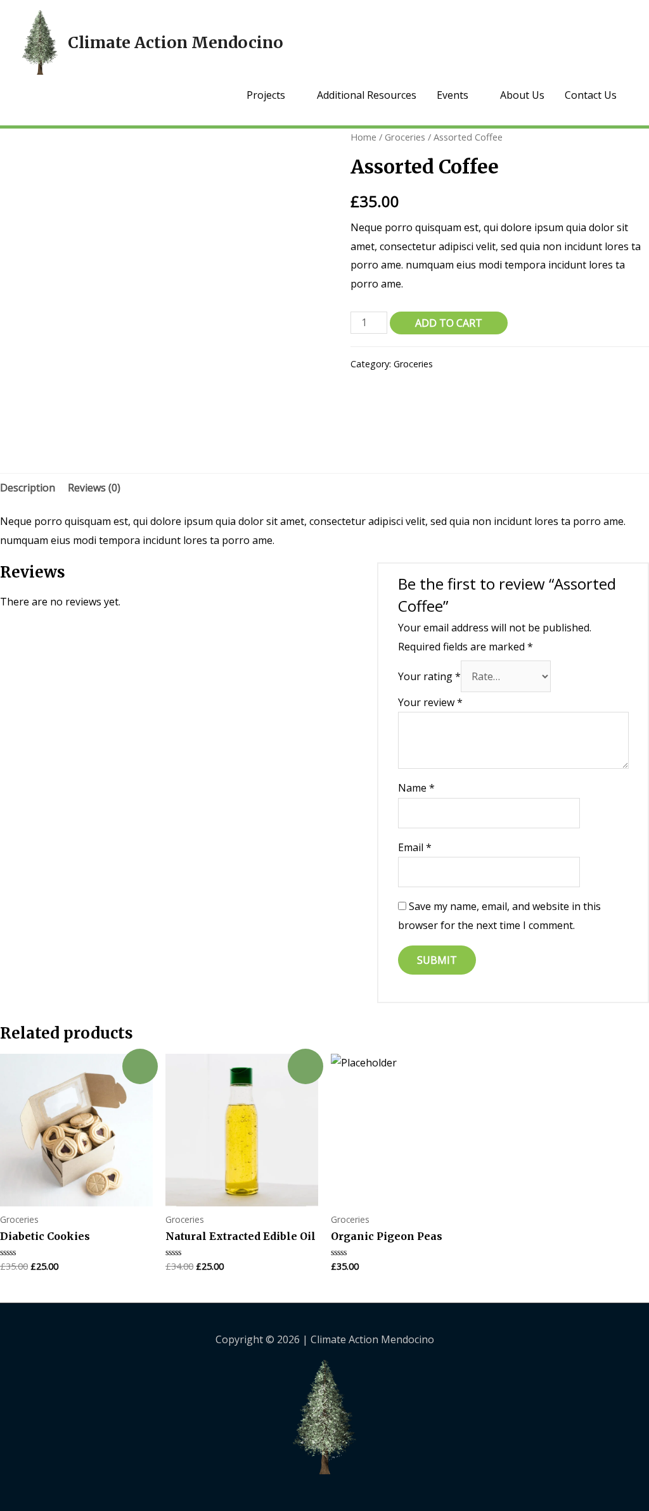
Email (415, 847)
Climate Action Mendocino (175, 42)
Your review (430, 702)
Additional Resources (366, 95)
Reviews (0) (94, 488)
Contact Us (591, 95)
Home (363, 136)
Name (416, 788)
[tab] (27, 488)
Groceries (405, 136)
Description (27, 488)
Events (452, 95)
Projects (266, 95)
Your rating (429, 676)
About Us (522, 95)
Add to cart (448, 323)
